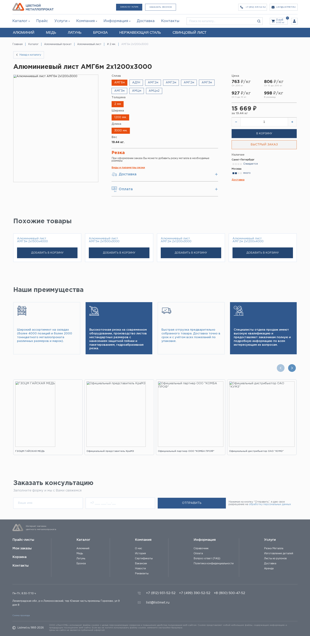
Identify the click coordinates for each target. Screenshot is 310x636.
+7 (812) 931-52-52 (160, 593)
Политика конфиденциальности (214, 563)
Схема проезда (21, 615)
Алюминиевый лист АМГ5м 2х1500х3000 (104, 240)
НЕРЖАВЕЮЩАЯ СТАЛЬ (140, 32)
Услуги (270, 539)
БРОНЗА (100, 32)
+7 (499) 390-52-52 (194, 593)
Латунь (80, 558)
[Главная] (33, 7)
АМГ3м (207, 82)
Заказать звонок (160, 7)
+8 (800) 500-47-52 (229, 593)
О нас (138, 548)
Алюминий (82, 548)
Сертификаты (144, 558)
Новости (140, 569)
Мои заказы (22, 548)
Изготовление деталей (278, 553)
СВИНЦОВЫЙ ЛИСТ (189, 32)
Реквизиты (142, 574)
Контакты (20, 565)
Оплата (198, 553)
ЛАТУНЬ (74, 32)
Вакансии (141, 563)
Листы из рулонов (275, 558)
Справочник (201, 548)
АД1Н (136, 82)
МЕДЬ (51, 32)
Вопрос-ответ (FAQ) (207, 558)
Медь (79, 553)
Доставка (238, 180)
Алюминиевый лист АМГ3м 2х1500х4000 (32, 240)
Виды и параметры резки (128, 168)
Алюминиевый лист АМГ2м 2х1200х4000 (248, 240)
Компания (143, 539)
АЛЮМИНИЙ (23, 32)
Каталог (19, 21)
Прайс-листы (23, 539)
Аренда (269, 569)
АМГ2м (153, 82)
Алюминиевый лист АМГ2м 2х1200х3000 (176, 240)
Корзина (19, 557)
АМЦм (136, 90)
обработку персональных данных (270, 504)
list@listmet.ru (158, 602)
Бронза (81, 563)
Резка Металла (273, 548)
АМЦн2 (154, 90)
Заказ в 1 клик (129, 7)
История (140, 553)
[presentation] (281, 368)
